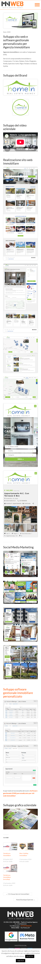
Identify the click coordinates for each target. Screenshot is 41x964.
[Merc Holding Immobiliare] (26, 846)
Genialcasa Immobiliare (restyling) (7, 877)
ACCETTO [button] (29, 956)
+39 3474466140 (25, 926)
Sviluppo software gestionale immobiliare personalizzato (18, 693)
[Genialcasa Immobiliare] (10, 846)
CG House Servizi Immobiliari (17, 894)
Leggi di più (20, 960)
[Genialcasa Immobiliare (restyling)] (10, 868)
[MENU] (37, 4)
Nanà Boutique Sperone (25, 900)
